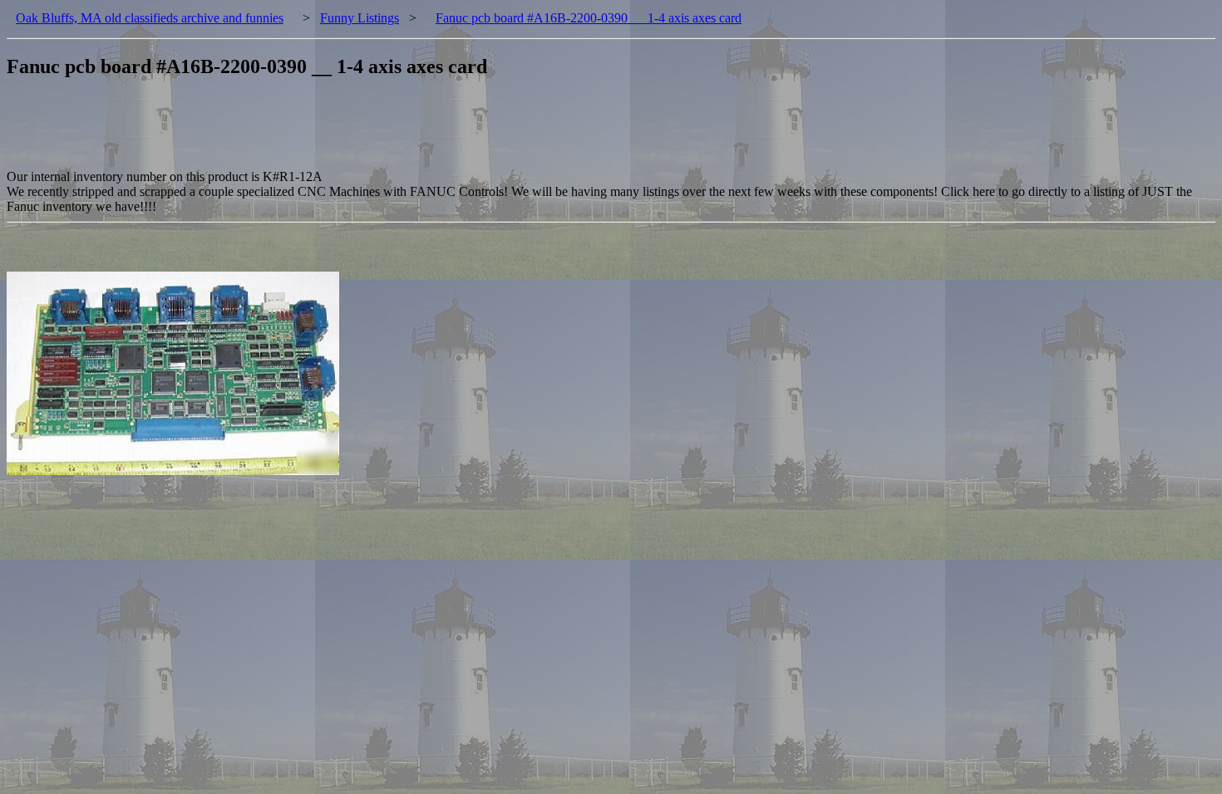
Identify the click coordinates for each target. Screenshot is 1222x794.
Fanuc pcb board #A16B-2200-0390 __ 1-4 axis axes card (589, 18)
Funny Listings (359, 18)
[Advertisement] (309, 132)
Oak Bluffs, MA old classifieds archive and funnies (149, 18)
